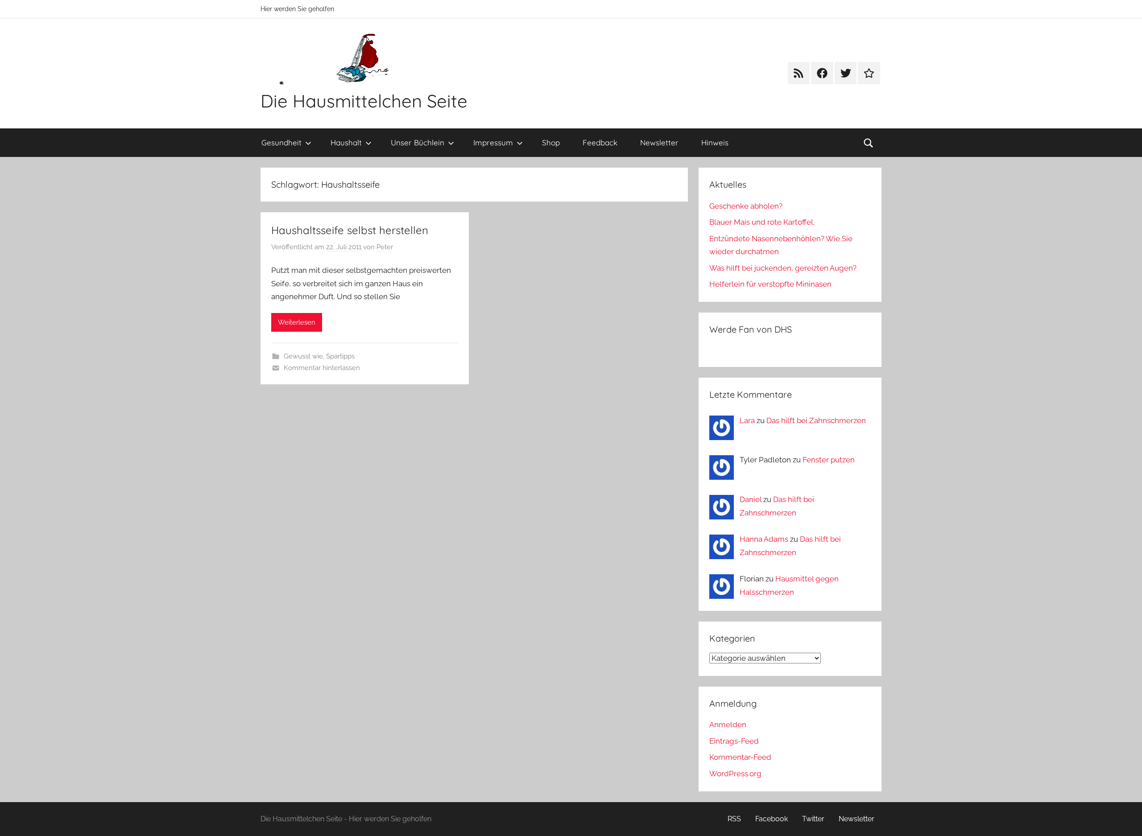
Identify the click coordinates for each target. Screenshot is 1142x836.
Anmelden (727, 724)
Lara (747, 420)
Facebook (771, 819)
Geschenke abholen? (745, 206)
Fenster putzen (829, 459)
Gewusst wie (303, 356)
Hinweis (714, 142)
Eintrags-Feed (734, 741)
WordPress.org (735, 773)
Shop (551, 142)
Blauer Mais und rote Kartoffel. (762, 222)
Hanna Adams (764, 539)
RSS (734, 819)
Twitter (813, 819)
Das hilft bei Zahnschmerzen (816, 420)
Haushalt (346, 142)
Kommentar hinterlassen (322, 368)
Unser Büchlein (417, 142)
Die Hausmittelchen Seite (364, 101)
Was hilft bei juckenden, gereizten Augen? (782, 268)
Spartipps (340, 356)
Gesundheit (281, 142)
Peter (385, 247)
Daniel (750, 499)
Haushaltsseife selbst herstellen (349, 230)
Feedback (600, 142)
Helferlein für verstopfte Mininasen (770, 284)
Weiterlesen (296, 322)
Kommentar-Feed (740, 757)
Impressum (493, 142)
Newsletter (659, 142)
